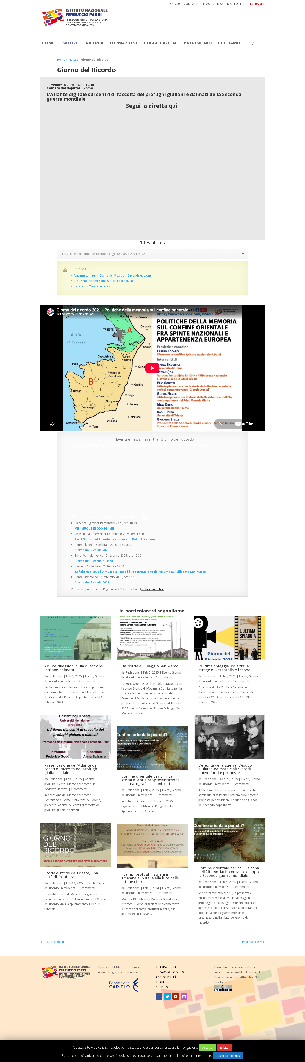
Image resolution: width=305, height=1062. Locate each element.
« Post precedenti (52, 942)
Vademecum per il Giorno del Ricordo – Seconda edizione (112, 275)
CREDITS (162, 987)
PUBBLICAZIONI (161, 44)
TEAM (160, 982)
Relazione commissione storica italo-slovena (104, 281)
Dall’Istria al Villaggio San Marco (149, 666)
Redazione (56, 676)
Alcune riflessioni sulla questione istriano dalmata (73, 668)
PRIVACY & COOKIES (170, 972)
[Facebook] (159, 996)
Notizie (73, 59)
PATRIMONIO (198, 44)
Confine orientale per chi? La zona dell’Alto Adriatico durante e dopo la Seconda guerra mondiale (228, 871)
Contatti (191, 4)
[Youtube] (175, 996)
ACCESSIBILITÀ (166, 977)
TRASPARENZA (166, 967)
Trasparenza (213, 4)
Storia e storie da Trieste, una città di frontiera (71, 874)
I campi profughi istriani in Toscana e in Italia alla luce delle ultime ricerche (150, 878)
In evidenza (68, 681)
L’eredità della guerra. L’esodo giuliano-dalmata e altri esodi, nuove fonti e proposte (225, 769)
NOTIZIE (71, 44)
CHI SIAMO (229, 44)
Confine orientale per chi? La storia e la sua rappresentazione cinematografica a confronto (150, 780)
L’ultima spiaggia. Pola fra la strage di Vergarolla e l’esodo (224, 668)
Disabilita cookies (228, 1056)
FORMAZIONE (124, 44)
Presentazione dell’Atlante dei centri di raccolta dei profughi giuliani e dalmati (71, 769)
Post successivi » (253, 942)
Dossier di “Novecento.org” (92, 286)
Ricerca (63, 789)
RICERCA (95, 44)
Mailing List (236, 4)
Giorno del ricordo (79, 784)
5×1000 (175, 4)
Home (61, 59)
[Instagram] (184, 996)
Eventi (89, 676)
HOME (47, 44)
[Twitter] (167, 996)
